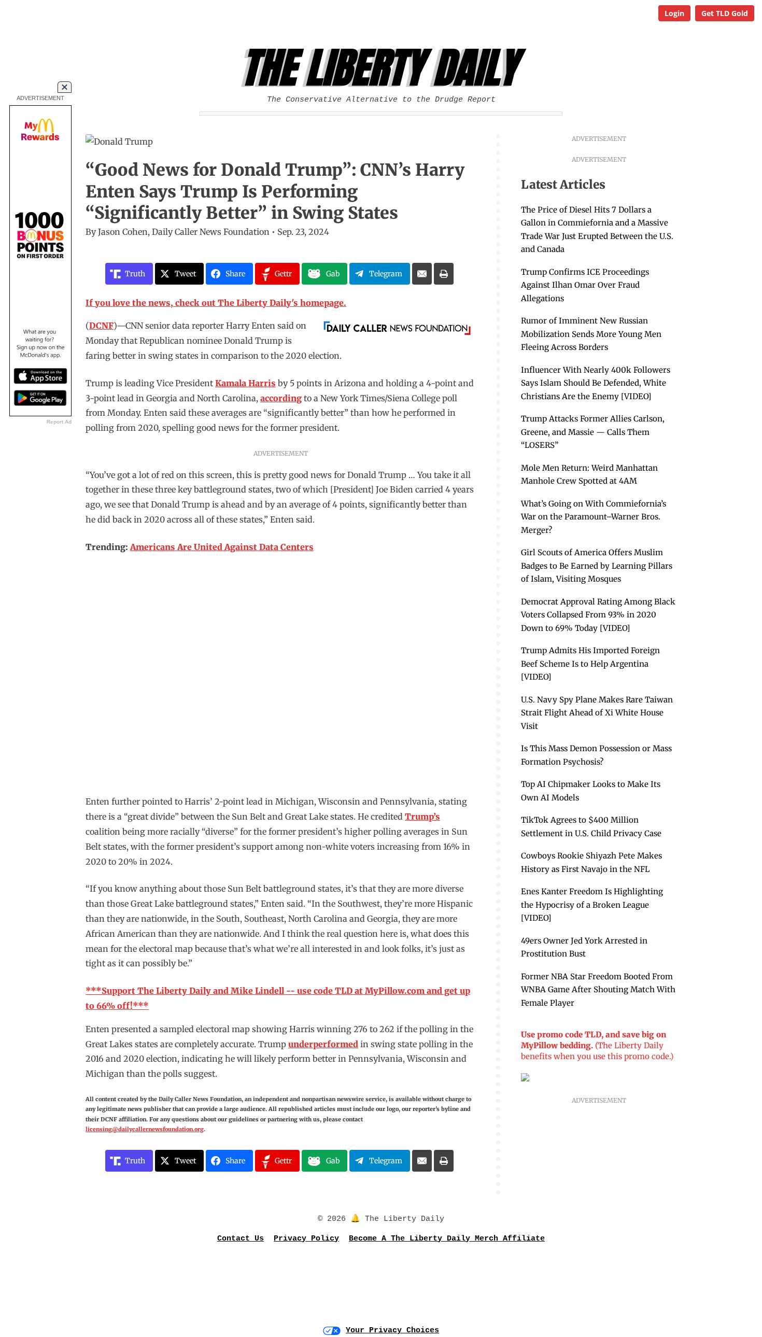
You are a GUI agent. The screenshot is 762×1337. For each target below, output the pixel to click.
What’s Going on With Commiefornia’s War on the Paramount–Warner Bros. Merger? (593, 517)
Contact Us (240, 1238)
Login (674, 13)
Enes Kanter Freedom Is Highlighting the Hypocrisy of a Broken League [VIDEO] (592, 904)
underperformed (323, 1044)
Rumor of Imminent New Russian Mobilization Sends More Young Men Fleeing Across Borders (591, 334)
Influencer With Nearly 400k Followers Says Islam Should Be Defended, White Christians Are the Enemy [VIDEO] (595, 383)
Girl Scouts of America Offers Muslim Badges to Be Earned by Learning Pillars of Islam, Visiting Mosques (596, 565)
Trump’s (422, 816)
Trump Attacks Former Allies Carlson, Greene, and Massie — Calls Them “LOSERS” (593, 432)
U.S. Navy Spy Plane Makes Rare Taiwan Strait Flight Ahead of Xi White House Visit (597, 713)
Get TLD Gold (724, 13)
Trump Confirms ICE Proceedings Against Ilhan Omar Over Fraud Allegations (585, 285)
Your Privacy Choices (392, 1330)
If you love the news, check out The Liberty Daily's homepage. (216, 303)
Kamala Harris (245, 383)
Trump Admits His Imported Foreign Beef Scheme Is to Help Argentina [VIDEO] (590, 663)
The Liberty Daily (384, 68)
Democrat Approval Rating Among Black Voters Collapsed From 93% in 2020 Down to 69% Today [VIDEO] (598, 615)
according (281, 398)
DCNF (101, 325)
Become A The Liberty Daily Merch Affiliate (447, 1238)
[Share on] (422, 274)
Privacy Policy (306, 1238)
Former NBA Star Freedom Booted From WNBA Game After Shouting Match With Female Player (598, 990)
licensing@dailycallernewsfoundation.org (145, 1129)
